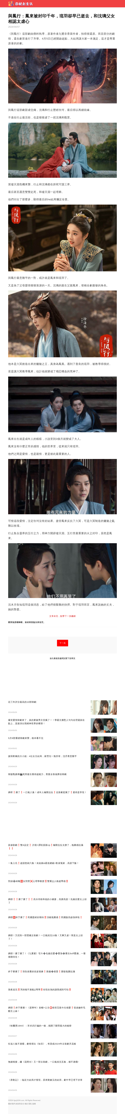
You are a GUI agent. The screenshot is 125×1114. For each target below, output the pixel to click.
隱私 (30, 1104)
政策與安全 (20, 1104)
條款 (26, 1104)
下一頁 (62, 643)
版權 (34, 1104)
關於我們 (11, 1104)
